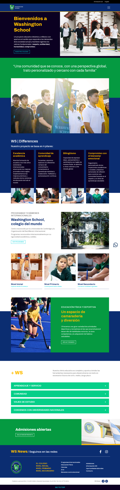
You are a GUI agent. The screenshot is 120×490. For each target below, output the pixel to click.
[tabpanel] (90, 33)
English (107, 1)
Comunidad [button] (20, 394)
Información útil (98, 1)
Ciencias (64, 467)
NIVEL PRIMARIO (43, 468)
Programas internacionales (70, 462)
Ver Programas (18, 242)
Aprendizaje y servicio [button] (27, 385)
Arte (62, 469)
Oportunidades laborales (94, 468)
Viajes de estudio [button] (24, 402)
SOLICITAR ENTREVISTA (25, 434)
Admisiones (90, 463)
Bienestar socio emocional (70, 472)
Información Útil (91, 466)
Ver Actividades (68, 342)
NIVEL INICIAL (42, 466)
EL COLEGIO (41, 463)
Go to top (60, 487)
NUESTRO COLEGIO (21, 51)
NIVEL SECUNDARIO (45, 471)
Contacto (89, 471)
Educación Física (67, 465)
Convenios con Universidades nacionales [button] (39, 410)
